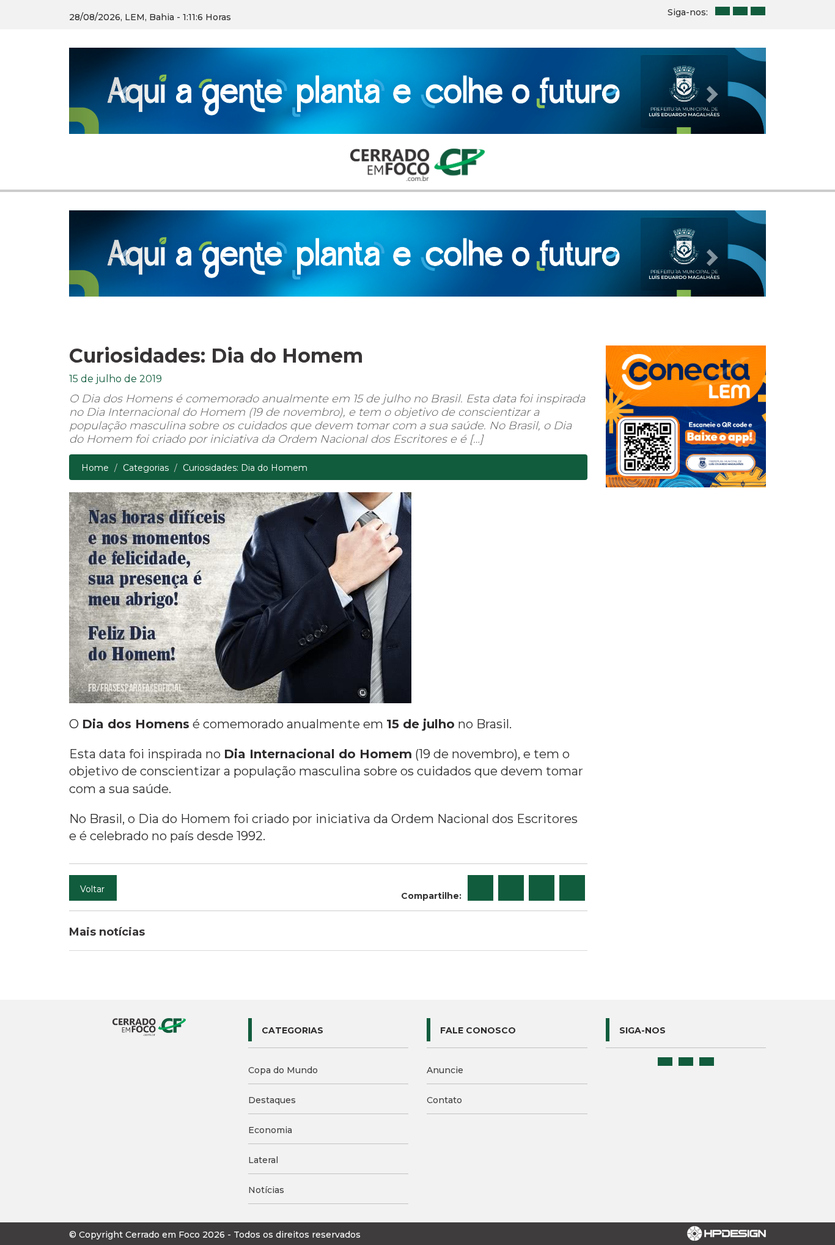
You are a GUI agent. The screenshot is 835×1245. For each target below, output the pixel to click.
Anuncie (445, 1070)
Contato (444, 1100)
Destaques (272, 1100)
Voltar (92, 889)
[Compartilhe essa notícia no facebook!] (480, 888)
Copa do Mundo (283, 1070)
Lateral (263, 1160)
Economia (270, 1130)
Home (95, 467)
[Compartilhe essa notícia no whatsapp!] (572, 888)
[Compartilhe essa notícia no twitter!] (511, 888)
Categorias (146, 467)
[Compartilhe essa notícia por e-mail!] (541, 888)
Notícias (266, 1189)
